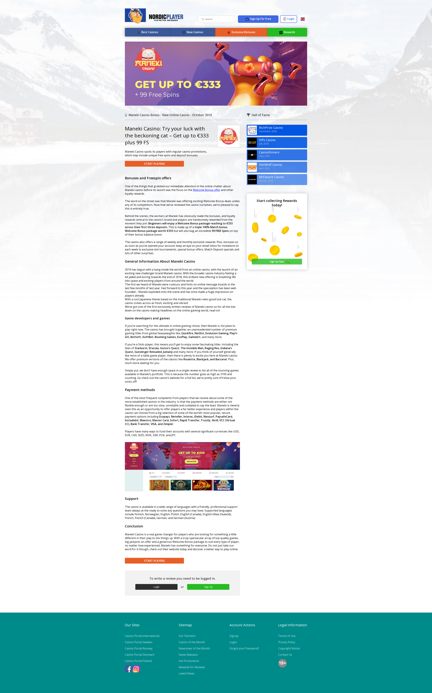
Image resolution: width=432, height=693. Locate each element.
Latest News (186, 673)
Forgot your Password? (244, 648)
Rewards (289, 32)
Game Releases (188, 654)
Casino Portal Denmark (139, 654)
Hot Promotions (189, 661)
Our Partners (187, 636)
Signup (234, 636)
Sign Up (208, 586)
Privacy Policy (286, 642)
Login (290, 19)
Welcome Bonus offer (206, 190)
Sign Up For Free (260, 19)
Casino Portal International (142, 636)
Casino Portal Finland (138, 661)
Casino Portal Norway (139, 648)
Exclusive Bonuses (243, 32)
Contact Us (285, 654)
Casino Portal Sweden (138, 642)
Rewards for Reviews (192, 667)
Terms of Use (286, 636)
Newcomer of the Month (194, 648)
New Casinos (194, 32)
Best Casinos (149, 32)
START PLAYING (154, 164)
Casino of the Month (192, 642)
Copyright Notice (289, 648)
